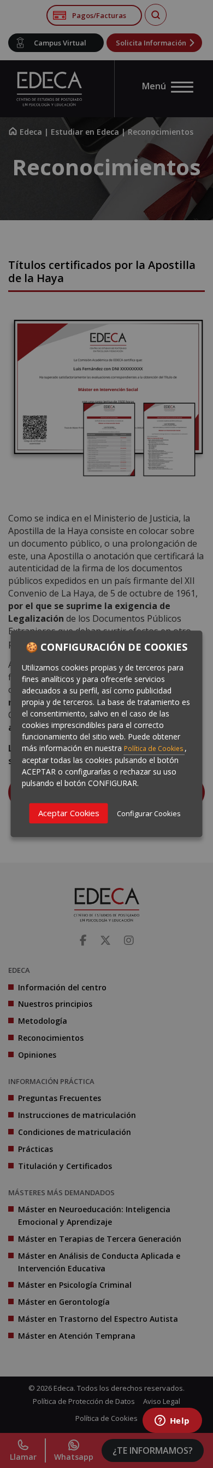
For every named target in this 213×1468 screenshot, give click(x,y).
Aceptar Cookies (68, 812)
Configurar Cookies (149, 813)
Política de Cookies (154, 748)
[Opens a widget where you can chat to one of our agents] (172, 1421)
